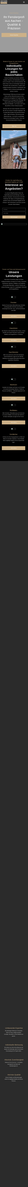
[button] (24, 2)
